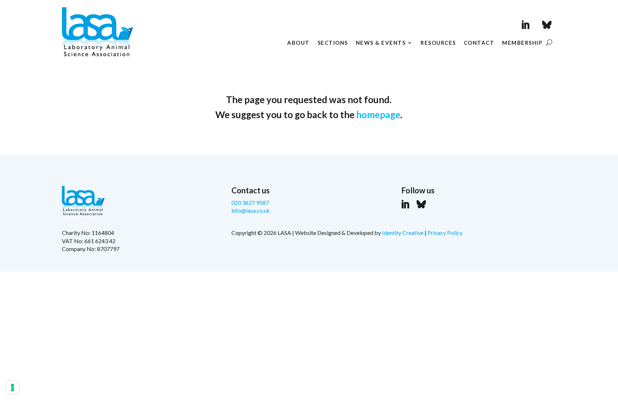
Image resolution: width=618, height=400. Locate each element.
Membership (522, 43)
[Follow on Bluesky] (547, 25)
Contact (479, 43)
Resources (438, 43)
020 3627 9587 (250, 202)
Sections (333, 43)
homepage (378, 114)
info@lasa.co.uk (250, 210)
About (298, 43)
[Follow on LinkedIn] (525, 25)
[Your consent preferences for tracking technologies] (12, 387)
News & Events (381, 43)
